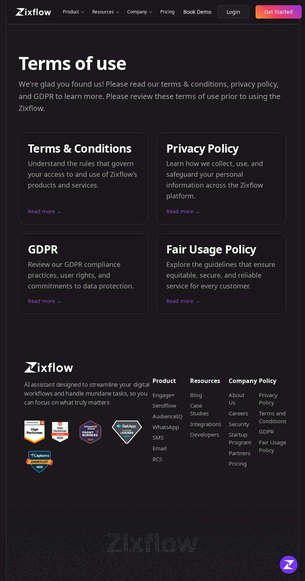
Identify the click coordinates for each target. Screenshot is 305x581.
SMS (158, 437)
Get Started (278, 11)
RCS (157, 459)
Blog (196, 395)
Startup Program (240, 438)
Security (239, 424)
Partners (239, 453)
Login (233, 11)
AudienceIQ (167, 416)
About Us (236, 398)
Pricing (167, 12)
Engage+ (163, 395)
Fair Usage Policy (272, 446)
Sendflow (164, 405)
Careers (238, 413)
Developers (204, 434)
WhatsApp (165, 427)
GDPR (266, 431)
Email (159, 448)
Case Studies (199, 409)
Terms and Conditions (272, 417)
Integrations (205, 424)
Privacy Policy (268, 398)
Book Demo (197, 11)
